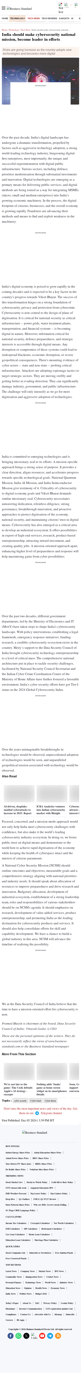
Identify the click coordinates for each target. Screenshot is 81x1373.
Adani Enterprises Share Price (47, 1152)
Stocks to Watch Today (37, 1182)
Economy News (58, 1288)
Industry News (66, 1282)
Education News (13, 1288)
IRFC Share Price (41, 1158)
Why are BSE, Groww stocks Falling (50, 1204)
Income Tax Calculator (16, 1223)
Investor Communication (30, 1308)
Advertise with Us (42, 1314)
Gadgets (64, 18)
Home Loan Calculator (39, 1234)
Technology (17, 18)
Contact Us (25, 1314)
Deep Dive (10, 1199)
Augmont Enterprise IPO (41, 1188)
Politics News (25, 1293)
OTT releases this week (16, 1188)
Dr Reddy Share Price (16, 1169)
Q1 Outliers (24, 1199)
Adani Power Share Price (17, 1158)
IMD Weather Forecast (16, 1193)
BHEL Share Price (43, 1164)
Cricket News (52, 1277)
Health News (41, 1288)
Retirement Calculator (51, 1229)
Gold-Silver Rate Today (62, 1182)
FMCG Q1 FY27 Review (45, 1199)
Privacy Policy (50, 1303)
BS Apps (20, 1320)
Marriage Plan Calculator (46, 1240)
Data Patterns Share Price (18, 1204)
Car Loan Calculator (15, 1234)
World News (50, 1282)
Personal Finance (13, 1282)
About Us (27, 1303)
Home (5, 18)
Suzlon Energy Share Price (18, 1152)
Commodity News (14, 1277)
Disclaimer (10, 1308)
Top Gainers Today (59, 1193)
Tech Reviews (49, 18)
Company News (28, 1271)
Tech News (34, 18)
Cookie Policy (67, 1303)
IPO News (59, 1271)
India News (11, 1293)
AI (72, 18)
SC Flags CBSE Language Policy (20, 1210)
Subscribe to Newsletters (40, 1253)
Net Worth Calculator (64, 1223)
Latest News (11, 1271)
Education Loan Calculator (18, 1240)
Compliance (11, 1314)
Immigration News (34, 1277)
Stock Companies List (15, 1253)
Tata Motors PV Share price (18, 1164)
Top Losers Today (38, 1193)
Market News (45, 1271)
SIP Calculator (30, 1229)
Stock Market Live (14, 1182)
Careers (9, 1320)
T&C (37, 1303)
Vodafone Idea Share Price (42, 1169)
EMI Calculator (13, 1229)
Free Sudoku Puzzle (64, 1253)
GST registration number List (59, 1308)
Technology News (33, 1282)
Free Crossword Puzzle (16, 1258)
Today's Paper (12, 1303)
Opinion (27, 1288)
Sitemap (58, 1314)
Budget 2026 (41, 1293)
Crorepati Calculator (40, 1223)
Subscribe (70, 1314)
